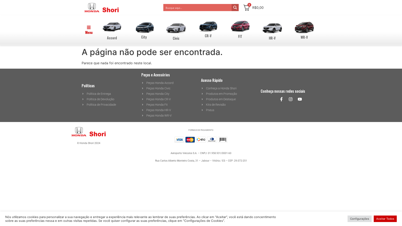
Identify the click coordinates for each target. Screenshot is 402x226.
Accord (112, 37)
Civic (176, 38)
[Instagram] (291, 99)
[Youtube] (300, 99)
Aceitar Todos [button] (385, 218)
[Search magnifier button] (235, 7)
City (144, 37)
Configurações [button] (359, 218)
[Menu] (89, 27)
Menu (89, 32)
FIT (240, 36)
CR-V (208, 35)
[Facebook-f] (281, 99)
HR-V (272, 38)
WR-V (304, 37)
